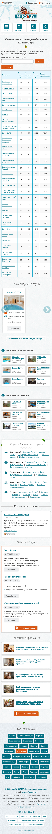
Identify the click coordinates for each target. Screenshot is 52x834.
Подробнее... (11, 569)
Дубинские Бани (8, 89)
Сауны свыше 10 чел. (36, 464)
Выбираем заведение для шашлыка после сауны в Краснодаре (28, 689)
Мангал (26, 494)
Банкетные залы (19, 497)
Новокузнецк (8, 761)
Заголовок (6, 75)
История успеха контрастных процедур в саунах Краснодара (30, 675)
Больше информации (27, 713)
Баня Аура (5, 211)
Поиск (45, 30)
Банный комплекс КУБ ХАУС (8, 267)
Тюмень (33, 772)
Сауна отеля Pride (8, 185)
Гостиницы (35, 497)
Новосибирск (23, 761)
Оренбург (44, 761)
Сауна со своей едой (28, 492)
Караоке (45, 492)
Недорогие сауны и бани (21, 474)
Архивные (12, 820)
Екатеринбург (11, 746)
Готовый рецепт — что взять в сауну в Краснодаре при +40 (29, 702)
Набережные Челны (21, 756)
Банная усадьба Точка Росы (7, 260)
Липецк (6, 756)
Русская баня (6, 241)
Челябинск (29, 777)
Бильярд (16, 494)
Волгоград (27, 741)
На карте (33, 30)
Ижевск (24, 746)
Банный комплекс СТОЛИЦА (8, 180)
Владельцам (33, 3)
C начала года (36, 75)
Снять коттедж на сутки (21, 467)
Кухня (35, 494)
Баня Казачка (7, 110)
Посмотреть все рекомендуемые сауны (26, 338)
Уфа (7, 777)
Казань (44, 746)
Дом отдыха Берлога (6, 246)
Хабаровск (17, 777)
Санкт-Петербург (26, 735)
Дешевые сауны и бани (33, 472)
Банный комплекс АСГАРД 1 (8, 154)
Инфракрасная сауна (29, 457)
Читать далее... (10, 530)
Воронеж (39, 741)
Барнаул (39, 735)
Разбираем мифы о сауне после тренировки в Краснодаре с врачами (30, 662)
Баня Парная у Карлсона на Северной (7, 140)
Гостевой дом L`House (7, 253)
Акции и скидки (15, 824)
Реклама (36, 816)
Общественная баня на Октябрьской (9, 127)
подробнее (14, 328)
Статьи (41, 820)
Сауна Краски (7, 93)
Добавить (46, 3)
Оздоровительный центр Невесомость (9, 191)
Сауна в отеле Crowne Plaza (7, 223)
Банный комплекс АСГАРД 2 (8, 161)
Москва (12, 735)
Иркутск (33, 746)
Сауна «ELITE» (7, 133)
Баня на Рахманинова (7, 205)
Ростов (16, 767)
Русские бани (29, 452)
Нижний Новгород (41, 756)
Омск (35, 761)
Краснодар (21, 751)
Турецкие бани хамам (28, 454)
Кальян (44, 494)
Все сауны (19, 30)
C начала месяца (28, 75)
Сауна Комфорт (7, 229)
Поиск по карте (12, 816)
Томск (16, 772)
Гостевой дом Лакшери (7, 216)
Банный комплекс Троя (18, 358)
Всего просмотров (45, 75)
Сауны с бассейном (30, 482)
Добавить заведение (27, 820)
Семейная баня (7, 174)
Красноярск (34, 751)
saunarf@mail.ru (29, 792)
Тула (24, 772)
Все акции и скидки (27, 628)
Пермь (7, 767)
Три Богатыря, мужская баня (7, 83)
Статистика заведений (34, 824)
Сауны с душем (27, 484)
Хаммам (5, 115)
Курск (44, 751)
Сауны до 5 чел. (32, 462)
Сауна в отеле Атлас (9, 105)
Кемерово (9, 751)
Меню (6, 30)
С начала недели (21, 75)
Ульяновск (44, 772)
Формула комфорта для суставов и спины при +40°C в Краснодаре (32, 648)
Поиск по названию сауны (13, 58)
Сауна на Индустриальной (8, 120)
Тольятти (7, 772)
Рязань (25, 767)
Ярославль (41, 777)
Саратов (44, 767)
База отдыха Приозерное (6, 274)
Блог (45, 816)
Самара (35, 767)
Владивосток (14, 741)
